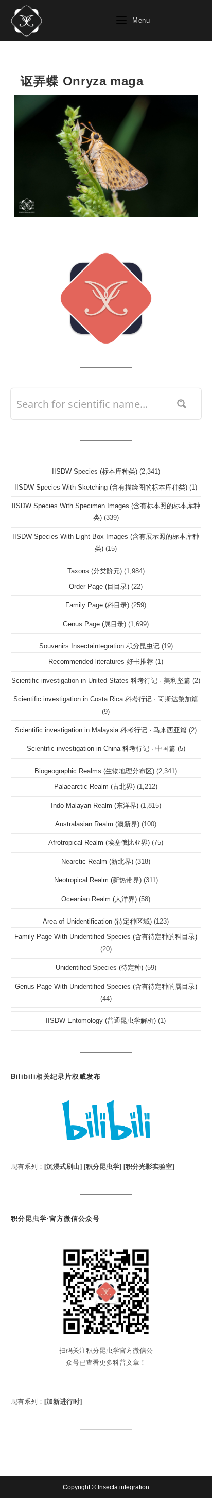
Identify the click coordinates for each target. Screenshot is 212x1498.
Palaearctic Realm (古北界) (94, 786)
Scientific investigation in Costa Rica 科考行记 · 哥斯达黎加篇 (105, 699)
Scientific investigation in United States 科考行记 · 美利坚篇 (100, 680)
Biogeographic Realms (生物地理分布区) (94, 771)
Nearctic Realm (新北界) (97, 861)
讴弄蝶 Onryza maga (82, 81)
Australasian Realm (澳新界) (97, 824)
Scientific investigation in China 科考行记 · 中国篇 (101, 748)
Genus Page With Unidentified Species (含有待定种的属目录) (106, 986)
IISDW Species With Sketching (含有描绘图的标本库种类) (100, 487)
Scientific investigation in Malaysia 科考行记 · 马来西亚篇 (101, 730)
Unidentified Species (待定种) (99, 967)
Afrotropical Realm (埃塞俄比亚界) (99, 842)
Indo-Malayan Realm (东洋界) (94, 805)
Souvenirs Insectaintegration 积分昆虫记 (99, 646)
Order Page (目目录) (99, 586)
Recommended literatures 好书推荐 (100, 661)
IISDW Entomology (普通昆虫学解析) (101, 1020)
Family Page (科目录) (97, 605)
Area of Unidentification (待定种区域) (97, 921)
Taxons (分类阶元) (94, 571)
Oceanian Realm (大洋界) (99, 899)
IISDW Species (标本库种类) (94, 471)
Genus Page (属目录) (94, 624)
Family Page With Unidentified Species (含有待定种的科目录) (105, 937)
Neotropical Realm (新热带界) (98, 880)
